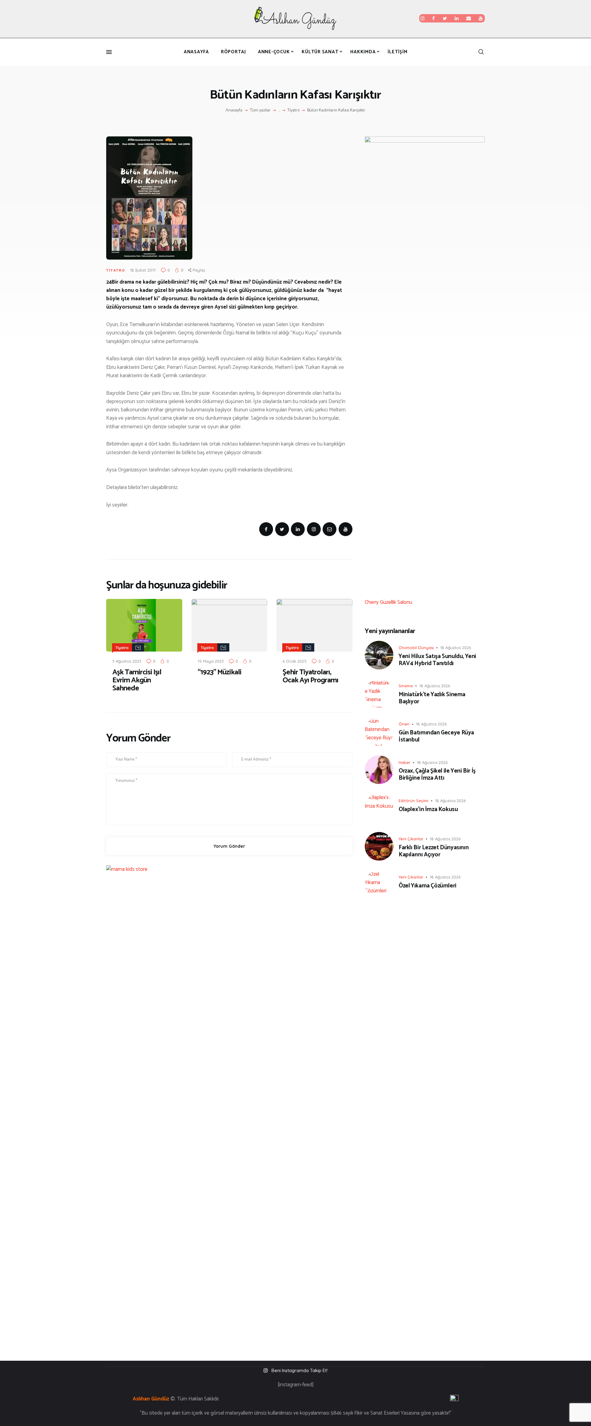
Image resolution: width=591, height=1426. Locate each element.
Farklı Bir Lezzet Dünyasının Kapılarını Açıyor (433, 851)
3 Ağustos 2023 (126, 661)
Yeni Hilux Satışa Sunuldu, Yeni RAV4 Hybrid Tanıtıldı (437, 660)
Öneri (404, 723)
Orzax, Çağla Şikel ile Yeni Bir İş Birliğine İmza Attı (437, 775)
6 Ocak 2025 (295, 661)
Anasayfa (234, 110)
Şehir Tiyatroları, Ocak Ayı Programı (310, 677)
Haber (404, 762)
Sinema (406, 685)
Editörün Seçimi (413, 800)
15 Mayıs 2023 (211, 661)
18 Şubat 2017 (143, 270)
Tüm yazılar (260, 110)
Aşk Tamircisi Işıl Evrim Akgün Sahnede (136, 681)
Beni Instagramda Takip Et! (299, 1370)
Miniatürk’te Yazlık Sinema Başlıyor (432, 698)
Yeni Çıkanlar (411, 838)
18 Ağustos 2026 (455, 647)
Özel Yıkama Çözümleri (427, 886)
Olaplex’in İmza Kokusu (428, 809)
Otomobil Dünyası (416, 647)
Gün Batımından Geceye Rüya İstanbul (436, 736)
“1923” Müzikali (219, 673)
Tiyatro (293, 110)
